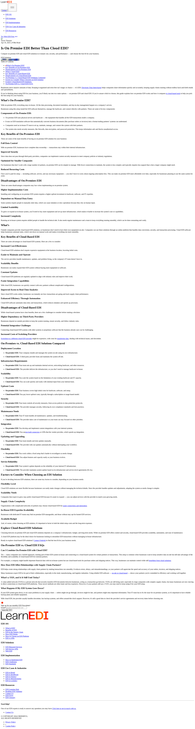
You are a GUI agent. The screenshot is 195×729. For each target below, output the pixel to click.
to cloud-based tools (173, 93)
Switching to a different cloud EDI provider (16, 339)
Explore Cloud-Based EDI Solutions (18, 82)
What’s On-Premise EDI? (15, 65)
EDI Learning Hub (12, 689)
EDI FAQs (9, 695)
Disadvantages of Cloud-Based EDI (18, 76)
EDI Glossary (10, 698)
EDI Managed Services (13, 647)
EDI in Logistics (11, 681)
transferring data (63, 339)
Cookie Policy (10, 726)
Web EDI (8, 651)
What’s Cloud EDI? (12, 72)
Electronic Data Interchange (91, 88)
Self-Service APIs (11, 649)
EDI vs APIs (9, 638)
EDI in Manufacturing (13, 679)
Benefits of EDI (11, 630)
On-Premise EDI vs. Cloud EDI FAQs (19, 84)
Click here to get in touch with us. (64, 708)
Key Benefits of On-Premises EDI (17, 67)
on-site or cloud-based (120, 573)
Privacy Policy (10, 722)
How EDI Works (11, 634)
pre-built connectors (33, 432)
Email (3, 608)
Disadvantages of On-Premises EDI (18, 69)
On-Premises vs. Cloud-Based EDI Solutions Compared (25, 78)
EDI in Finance (10, 677)
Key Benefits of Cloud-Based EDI (17, 74)
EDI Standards (10, 664)
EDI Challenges (11, 662)
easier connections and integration (75, 506)
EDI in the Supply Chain (14, 632)
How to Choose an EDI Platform (17, 636)
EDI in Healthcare (11, 675)
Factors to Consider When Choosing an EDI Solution (24, 80)
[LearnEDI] (6, 2)
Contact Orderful (40, 540)
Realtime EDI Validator (13, 691)
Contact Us (9, 693)
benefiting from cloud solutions (160, 560)
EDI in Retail (10, 673)
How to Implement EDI (13, 660)
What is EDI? (10, 628)
